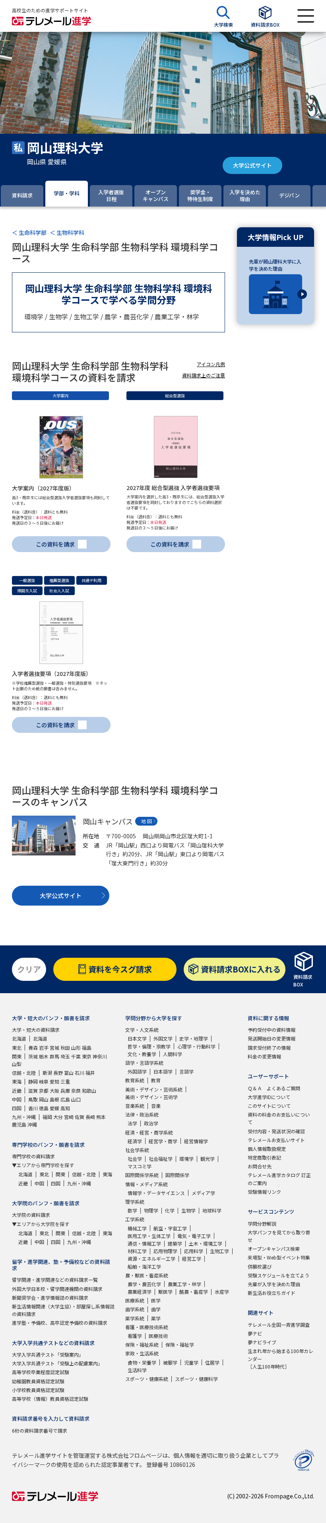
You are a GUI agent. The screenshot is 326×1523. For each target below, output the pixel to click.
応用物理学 (165, 1251)
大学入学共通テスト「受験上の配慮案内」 (57, 1363)
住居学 (212, 1362)
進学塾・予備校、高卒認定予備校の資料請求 (59, 1322)
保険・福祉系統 (142, 1344)
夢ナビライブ (262, 1342)
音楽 (156, 1105)
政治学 (151, 1123)
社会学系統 (137, 1149)
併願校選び (260, 1266)
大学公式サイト (252, 165)
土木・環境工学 (205, 1243)
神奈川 (100, 1056)
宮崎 (69, 1116)
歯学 (156, 1309)
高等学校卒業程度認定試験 (40, 1372)
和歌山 (89, 1090)
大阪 (54, 1090)
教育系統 (134, 1080)
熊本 (101, 1116)
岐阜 (44, 1081)
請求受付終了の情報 (269, 1047)
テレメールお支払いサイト (276, 1139)
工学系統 (134, 1219)
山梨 (16, 1063)
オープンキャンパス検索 (274, 1248)
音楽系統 (134, 1105)
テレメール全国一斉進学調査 (279, 1324)
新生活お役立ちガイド (271, 1292)
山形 (76, 1047)
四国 (16, 1108)
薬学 (156, 1318)
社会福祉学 (161, 1158)
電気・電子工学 (194, 1235)
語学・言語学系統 (144, 1062)
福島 (86, 1047)
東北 (16, 1047)
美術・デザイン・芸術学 (151, 1096)
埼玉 (65, 1056)
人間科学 (172, 1053)
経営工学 (191, 1258)
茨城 (33, 1056)
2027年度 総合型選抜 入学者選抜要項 (172, 488)
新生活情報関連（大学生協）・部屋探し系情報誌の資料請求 (63, 1310)
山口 (76, 1099)
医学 (156, 1300)
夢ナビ (255, 1333)
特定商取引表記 (264, 1157)
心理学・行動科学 (196, 1046)
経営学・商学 (163, 1141)
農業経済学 (139, 1291)
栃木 (44, 1056)
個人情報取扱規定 (267, 1148)
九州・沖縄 (24, 1116)
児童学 (191, 1362)
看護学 (135, 1335)
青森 (33, 1047)
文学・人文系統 (142, 1029)
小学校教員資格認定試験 (38, 1389)
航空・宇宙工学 (170, 1228)
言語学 (186, 1071)
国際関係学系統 (142, 1175)
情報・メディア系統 (146, 1184)
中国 (16, 1099)
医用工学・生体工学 (149, 1235)
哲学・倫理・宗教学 (149, 1046)
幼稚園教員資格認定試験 (38, 1381)
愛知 (54, 1081)
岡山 (44, 1099)
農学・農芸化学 (144, 1284)
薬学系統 (134, 1318)
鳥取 (33, 1099)
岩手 (44, 1047)
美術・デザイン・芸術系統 (153, 1089)
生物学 (188, 1210)
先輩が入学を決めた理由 (274, 1284)
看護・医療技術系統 (146, 1327)
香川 (33, 1108)
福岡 (47, 1116)
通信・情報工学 (144, 1243)
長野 (58, 1072)
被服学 (170, 1362)
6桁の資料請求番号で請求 (39, 1430)
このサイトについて (269, 1105)
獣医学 (165, 1291)
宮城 (54, 1047)
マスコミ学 (139, 1166)
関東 (16, 1056)
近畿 (16, 1090)
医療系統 (134, 1300)
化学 (170, 1210)
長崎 (90, 1116)
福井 (90, 1072)
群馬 (54, 1056)
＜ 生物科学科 (67, 232)
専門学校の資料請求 (33, 1156)
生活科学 (137, 1370)
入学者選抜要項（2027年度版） (51, 674)
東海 (16, 1081)
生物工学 (219, 1251)
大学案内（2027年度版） (43, 488)
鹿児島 (19, 1124)
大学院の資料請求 (31, 1214)
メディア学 (203, 1192)
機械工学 (137, 1228)
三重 (65, 1081)
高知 (65, 1108)
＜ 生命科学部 (29, 232)
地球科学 (211, 1210)
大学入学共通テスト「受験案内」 (47, 1354)
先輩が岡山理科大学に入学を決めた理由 (275, 265)
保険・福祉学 (179, 1344)
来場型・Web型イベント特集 (279, 1257)
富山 (69, 1072)
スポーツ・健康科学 (196, 1378)
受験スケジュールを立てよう (278, 1275)
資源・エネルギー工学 (151, 1258)
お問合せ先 (260, 1166)
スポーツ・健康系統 (146, 1378)
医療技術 (158, 1335)
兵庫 (65, 1090)
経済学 (135, 1141)
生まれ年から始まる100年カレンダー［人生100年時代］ (280, 1358)
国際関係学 (177, 1175)
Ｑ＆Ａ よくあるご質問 (274, 1088)
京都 (44, 1090)
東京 (86, 1056)
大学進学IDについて (269, 1096)
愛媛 (54, 1108)
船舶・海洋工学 (144, 1266)
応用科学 (193, 1251)
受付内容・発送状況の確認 (276, 1131)
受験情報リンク (264, 1191)
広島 (65, 1099)
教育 (156, 1080)
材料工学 (137, 1251)
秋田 (65, 1047)
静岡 (33, 1081)
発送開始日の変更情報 (271, 1038)
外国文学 (163, 1038)
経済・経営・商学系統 (149, 1132)
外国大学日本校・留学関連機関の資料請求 (57, 1288)
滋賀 (33, 1090)
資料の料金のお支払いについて (279, 1118)
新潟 (47, 1072)
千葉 (76, 1056)
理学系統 (134, 1201)
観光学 (207, 1158)
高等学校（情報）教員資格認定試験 (50, 1398)
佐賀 (79, 1116)
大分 (58, 1116)
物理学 (151, 1210)
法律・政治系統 (142, 1114)
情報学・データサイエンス (156, 1192)
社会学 (135, 1158)
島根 (54, 1099)
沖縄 (32, 1124)
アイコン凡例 (211, 364)
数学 (132, 1210)
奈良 (76, 1090)
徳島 (44, 1108)
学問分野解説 (262, 1223)
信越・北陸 (24, 1072)
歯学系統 (134, 1309)
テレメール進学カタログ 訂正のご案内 (279, 1179)
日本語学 (163, 1071)
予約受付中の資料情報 (271, 1029)
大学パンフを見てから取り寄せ (279, 1236)
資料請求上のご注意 (203, 375)
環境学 (186, 1158)
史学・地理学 (193, 1038)
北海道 (19, 1038)
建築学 (175, 1243)
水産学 (222, 1291)
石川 (79, 1072)
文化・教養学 (142, 1053)
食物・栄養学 (142, 1362)
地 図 (146, 821)
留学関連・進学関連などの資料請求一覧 (55, 1279)
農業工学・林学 (184, 1284)
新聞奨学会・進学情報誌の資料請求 (50, 1297)
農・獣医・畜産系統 (146, 1275)
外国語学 (137, 1071)
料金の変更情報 (264, 1056)
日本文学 (137, 1038)
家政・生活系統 (142, 1353)
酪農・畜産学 (193, 1291)
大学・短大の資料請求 (36, 1029)
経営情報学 (196, 1141)
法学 (132, 1123)
